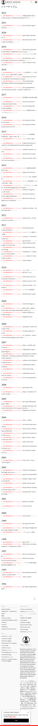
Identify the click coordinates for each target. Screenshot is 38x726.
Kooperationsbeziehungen (9, 620)
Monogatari (25, 622)
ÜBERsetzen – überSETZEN (9, 611)
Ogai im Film (29, 542)
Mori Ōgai (6, 641)
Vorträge (26, 631)
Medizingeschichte (9, 643)
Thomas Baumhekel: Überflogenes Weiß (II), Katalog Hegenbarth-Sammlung (17, 83)
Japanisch (6, 638)
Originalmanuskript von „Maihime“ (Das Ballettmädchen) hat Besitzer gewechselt (18, 145)
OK (16, 720)
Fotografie (6, 654)
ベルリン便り (29, 270)
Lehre (23, 620)
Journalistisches (12, 15)
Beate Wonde (13, 2)
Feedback (27, 611)
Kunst (5, 645)
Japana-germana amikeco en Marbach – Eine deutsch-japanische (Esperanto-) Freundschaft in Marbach (19, 356)
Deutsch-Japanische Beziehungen (9, 660)
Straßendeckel (9, 652)
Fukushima (7, 657)
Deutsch (7, 636)
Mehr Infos (12, 716)
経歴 (3, 616)
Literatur (6, 648)
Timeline (4, 622)
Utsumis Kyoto (29, 516)
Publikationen (6, 609)
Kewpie (7, 650)
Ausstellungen (6, 618)
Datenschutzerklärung (9, 629)
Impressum (5, 627)
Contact (4, 624)
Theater (24, 629)
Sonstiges (25, 627)
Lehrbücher (25, 618)
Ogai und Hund (29, 241)
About (3, 613)
